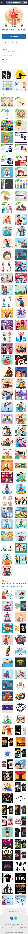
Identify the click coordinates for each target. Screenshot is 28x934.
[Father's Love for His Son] (7, 395)
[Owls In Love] (21, 172)
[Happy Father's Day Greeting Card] (21, 372)
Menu (25, 2)
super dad (9, 586)
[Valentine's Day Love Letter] (21, 161)
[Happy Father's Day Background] (21, 290)
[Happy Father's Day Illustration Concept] (7, 231)
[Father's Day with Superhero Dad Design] (7, 465)
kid (19, 51)
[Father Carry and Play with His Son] (21, 337)
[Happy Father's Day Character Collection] (7, 301)
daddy (10, 55)
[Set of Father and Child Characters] (7, 278)
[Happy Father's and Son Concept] (21, 454)
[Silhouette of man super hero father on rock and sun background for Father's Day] (20, 77)
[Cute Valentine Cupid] (7, 172)
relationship (5, 55)
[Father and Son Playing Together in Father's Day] (7, 559)
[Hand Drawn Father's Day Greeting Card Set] (21, 465)
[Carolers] (7, 137)
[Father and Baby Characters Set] (7, 548)
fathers (14, 55)
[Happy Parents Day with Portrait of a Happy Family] (7, 536)
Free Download (14, 36)
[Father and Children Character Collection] (21, 559)
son (16, 51)
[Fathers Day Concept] (21, 489)
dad (15, 53)
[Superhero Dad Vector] (21, 254)
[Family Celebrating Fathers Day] (21, 278)
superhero (4, 53)
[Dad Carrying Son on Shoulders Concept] (21, 407)
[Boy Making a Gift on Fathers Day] (7, 325)
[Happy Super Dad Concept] (7, 219)
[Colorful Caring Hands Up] (7, 208)
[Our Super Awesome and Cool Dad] (21, 383)
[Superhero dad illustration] (7, 640)
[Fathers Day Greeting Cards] (7, 477)
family (6, 51)
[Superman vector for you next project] (7, 662)
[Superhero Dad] (21, 243)
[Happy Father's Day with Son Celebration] (7, 454)
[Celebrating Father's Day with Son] (21, 266)
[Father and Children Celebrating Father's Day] (21, 348)
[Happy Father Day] (7, 313)
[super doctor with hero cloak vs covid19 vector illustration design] (7, 674)
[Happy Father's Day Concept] (7, 348)
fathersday (19, 53)
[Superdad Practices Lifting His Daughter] (21, 313)
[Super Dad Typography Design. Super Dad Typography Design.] (7, 77)
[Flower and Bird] (21, 126)
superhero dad (18, 586)
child (24, 51)
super (24, 53)
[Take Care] (7, 114)
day (14, 51)
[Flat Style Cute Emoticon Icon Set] (21, 184)
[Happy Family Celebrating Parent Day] (21, 325)
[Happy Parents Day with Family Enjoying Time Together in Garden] (21, 512)
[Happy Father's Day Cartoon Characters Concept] (7, 337)
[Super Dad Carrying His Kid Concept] (21, 231)
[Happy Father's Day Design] (7, 254)
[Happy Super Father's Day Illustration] (21, 301)
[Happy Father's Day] (7, 243)
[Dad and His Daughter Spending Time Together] (7, 442)
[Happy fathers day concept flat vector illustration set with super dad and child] (20, 88)
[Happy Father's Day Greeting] (21, 524)
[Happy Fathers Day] (21, 196)
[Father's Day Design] (7, 419)
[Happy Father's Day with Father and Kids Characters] (7, 501)
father (3, 51)
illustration (10, 53)
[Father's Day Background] (7, 524)
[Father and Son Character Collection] (7, 266)
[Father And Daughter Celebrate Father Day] (21, 477)
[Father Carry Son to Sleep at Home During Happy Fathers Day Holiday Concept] (21, 430)
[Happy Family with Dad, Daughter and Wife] (7, 430)
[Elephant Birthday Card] (7, 196)
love (21, 51)
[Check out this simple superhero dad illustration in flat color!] (7, 685)
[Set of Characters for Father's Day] (21, 395)
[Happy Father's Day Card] (7, 102)
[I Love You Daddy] (21, 102)
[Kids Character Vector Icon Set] (7, 126)
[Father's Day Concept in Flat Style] (7, 383)
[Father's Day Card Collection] (7, 512)
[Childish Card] (21, 114)
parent (10, 51)
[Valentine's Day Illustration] (21, 208)
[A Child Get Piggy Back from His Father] (7, 290)
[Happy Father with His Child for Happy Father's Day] (7, 372)
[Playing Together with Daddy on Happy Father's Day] (21, 419)
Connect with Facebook (14, 2)
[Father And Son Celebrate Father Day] (21, 219)
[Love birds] (7, 184)
